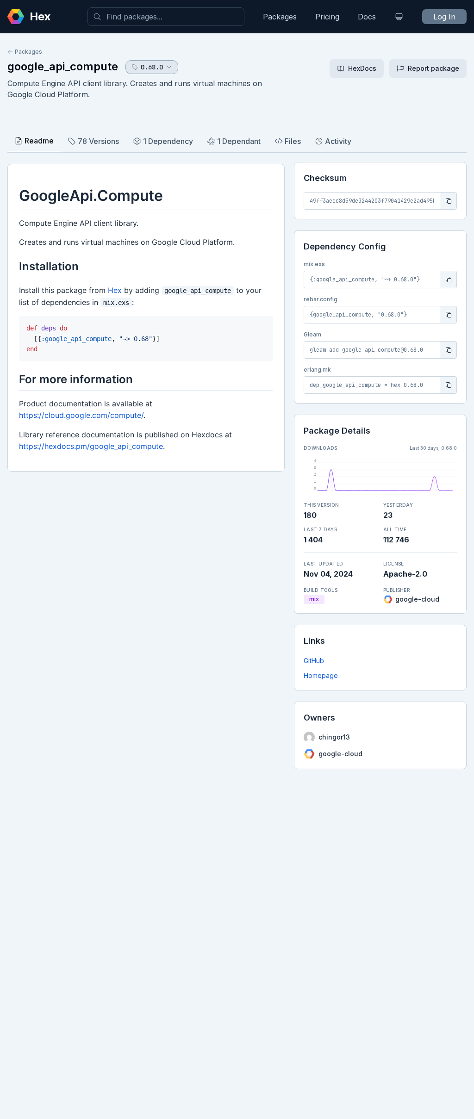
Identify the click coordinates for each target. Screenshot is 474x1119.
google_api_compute (62, 66)
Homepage (321, 675)
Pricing (327, 16)
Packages (280, 16)
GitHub (314, 661)
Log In (444, 16)
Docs (367, 16)
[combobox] (165, 16)
